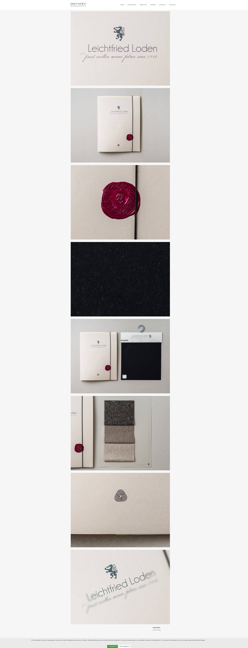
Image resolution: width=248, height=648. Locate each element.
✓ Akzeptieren (112, 646)
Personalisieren (124, 646)
